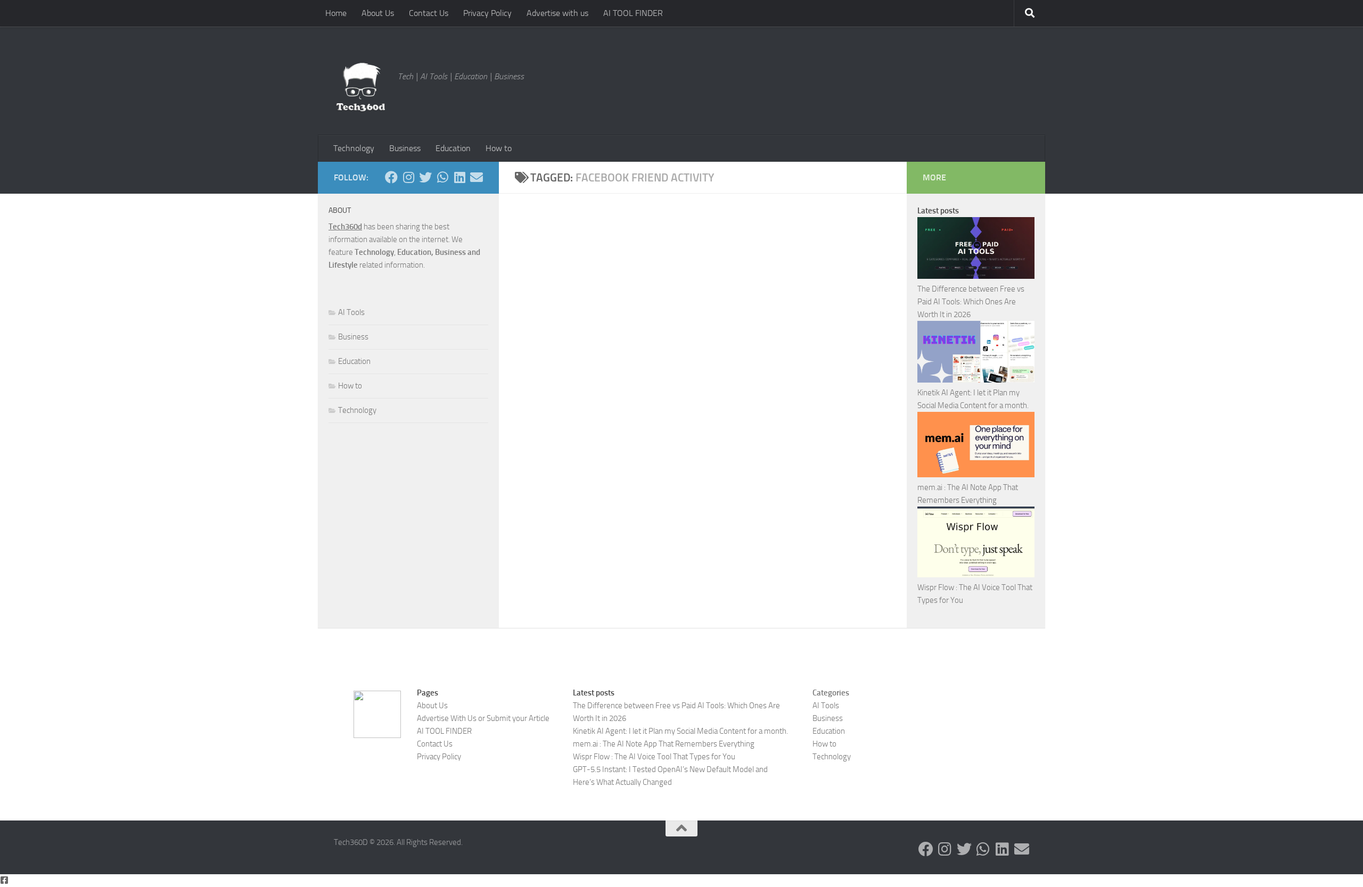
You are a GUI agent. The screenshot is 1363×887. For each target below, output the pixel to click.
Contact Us (428, 13)
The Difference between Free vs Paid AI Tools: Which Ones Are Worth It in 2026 (970, 301)
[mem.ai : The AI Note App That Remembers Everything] (975, 447)
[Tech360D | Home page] (360, 87)
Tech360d (345, 226)
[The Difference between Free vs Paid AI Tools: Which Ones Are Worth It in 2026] (975, 250)
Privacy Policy (487, 13)
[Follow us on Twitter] (425, 177)
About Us (378, 13)
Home (336, 13)
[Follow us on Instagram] (408, 177)
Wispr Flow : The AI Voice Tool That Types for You (654, 756)
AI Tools (351, 312)
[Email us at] (476, 177)
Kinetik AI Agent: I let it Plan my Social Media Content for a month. (680, 731)
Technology (353, 148)
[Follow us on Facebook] (391, 177)
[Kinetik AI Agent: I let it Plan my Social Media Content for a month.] (975, 353)
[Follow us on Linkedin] (459, 177)
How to (499, 148)
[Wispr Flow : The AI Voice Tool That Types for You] (975, 544)
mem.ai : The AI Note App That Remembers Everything (663, 744)
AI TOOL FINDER (633, 13)
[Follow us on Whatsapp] (442, 177)
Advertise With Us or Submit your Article (483, 718)
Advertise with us (557, 13)
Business (405, 148)
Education (453, 148)
